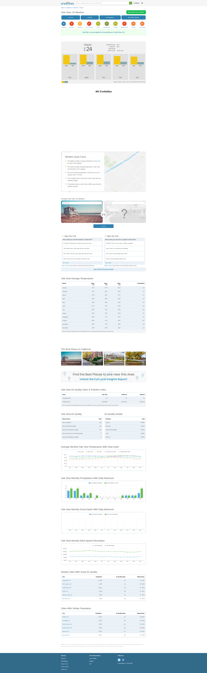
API (90, 664)
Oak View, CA (66, 598)
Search (63, 7)
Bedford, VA (65, 617)
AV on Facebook (123, 659)
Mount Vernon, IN (67, 624)
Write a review (65, 265)
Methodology (64, 661)
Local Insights (93, 658)
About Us (63, 658)
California (69, 7)
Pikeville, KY (65, 631)
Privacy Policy (65, 666)
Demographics (110, 17)
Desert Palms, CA (67, 627)
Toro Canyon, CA (66, 584)
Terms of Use (64, 664)
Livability (136, 3)
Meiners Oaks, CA (67, 595)
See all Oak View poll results (103, 269)
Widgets (91, 661)
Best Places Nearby (133, 17)
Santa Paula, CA (66, 587)
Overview (70, 17)
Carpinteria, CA (66, 580)
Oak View (75, 7)
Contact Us (64, 669)
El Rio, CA (65, 591)
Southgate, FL (66, 620)
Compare (103, 226)
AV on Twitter (119, 659)
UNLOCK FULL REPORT (137, 12)
